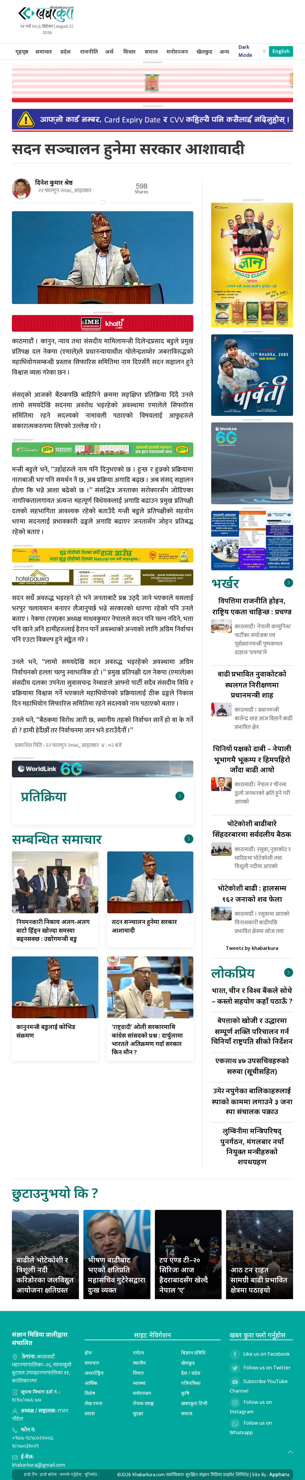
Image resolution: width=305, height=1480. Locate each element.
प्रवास (90, 1413)
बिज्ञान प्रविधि (193, 1352)
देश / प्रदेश (190, 1373)
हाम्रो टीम (30, 1474)
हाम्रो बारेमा (48, 1474)
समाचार (43, 51)
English (281, 51)
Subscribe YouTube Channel (259, 1386)
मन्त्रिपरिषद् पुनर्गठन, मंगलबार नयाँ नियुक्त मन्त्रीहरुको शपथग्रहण (252, 1146)
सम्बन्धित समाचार (57, 838)
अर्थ (109, 51)
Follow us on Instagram (251, 1407)
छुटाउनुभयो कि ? (55, 1192)
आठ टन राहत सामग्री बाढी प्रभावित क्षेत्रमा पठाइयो (259, 1279)
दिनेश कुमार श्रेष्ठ (54, 182)
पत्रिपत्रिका (191, 1383)
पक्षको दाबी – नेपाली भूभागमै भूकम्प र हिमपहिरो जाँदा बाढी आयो (252, 758)
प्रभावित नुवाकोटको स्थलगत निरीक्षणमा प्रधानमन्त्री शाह (252, 684)
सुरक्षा (138, 1413)
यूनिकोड (91, 1474)
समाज (151, 51)
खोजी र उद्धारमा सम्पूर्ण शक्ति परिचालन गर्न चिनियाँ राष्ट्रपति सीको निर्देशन (252, 1030)
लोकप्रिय (233, 972)
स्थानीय (139, 1363)
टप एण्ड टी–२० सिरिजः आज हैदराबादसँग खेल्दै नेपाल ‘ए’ (183, 1275)
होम (88, 1352)
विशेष (90, 1393)
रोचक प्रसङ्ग (143, 1403)
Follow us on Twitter (267, 1367)
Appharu (279, 1474)
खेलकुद (204, 51)
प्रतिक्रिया (43, 796)
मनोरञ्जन (177, 51)
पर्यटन (138, 1352)
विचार (129, 51)
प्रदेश (65, 51)
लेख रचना (93, 1403)
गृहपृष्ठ (21, 51)
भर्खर (225, 583)
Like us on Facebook (266, 1354)
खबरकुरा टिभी (194, 1403)
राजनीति (89, 51)
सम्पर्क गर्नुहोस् (71, 1474)
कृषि (185, 1393)
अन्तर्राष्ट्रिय (94, 1373)
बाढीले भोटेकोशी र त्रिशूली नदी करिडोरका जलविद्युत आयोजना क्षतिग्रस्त (45, 1275)
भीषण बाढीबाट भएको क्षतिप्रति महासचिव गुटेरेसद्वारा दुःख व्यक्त (116, 1275)
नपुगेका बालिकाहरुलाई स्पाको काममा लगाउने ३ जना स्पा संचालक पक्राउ (252, 1101)
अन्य (224, 51)
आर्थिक (91, 1383)
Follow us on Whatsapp (251, 1428)
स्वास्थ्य (139, 1383)
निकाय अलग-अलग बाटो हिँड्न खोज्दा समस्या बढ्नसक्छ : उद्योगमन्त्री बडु (53, 930)
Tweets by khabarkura (252, 948)
